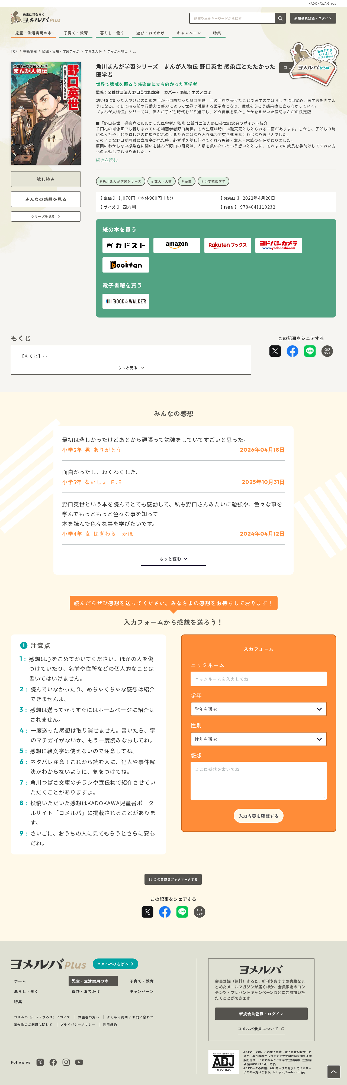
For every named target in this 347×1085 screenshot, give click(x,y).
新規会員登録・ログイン (313, 18)
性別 (196, 725)
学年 (196, 695)
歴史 (188, 181)
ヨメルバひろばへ (112, 964)
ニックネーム (208, 665)
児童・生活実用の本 (33, 32)
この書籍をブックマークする (176, 879)
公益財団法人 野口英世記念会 (134, 92)
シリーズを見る (43, 216)
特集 (217, 32)
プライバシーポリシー (77, 1024)
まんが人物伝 (117, 51)
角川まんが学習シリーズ (122, 181)
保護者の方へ (88, 1017)
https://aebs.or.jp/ (289, 1072)
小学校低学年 (215, 181)
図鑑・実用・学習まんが (61, 51)
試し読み (46, 179)
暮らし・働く (112, 32)
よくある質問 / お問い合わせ (130, 1017)
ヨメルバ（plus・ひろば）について (42, 1017)
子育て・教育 (76, 32)
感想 (196, 755)
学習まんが (93, 51)
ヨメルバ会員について (258, 1028)
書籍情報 (30, 51)
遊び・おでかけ (150, 32)
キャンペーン (189, 32)
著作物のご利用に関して (33, 1024)
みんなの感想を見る (46, 199)
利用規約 (110, 1024)
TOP (14, 51)
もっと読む (170, 558)
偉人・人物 (163, 181)
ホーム (20, 981)
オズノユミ (201, 92)
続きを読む (107, 160)
